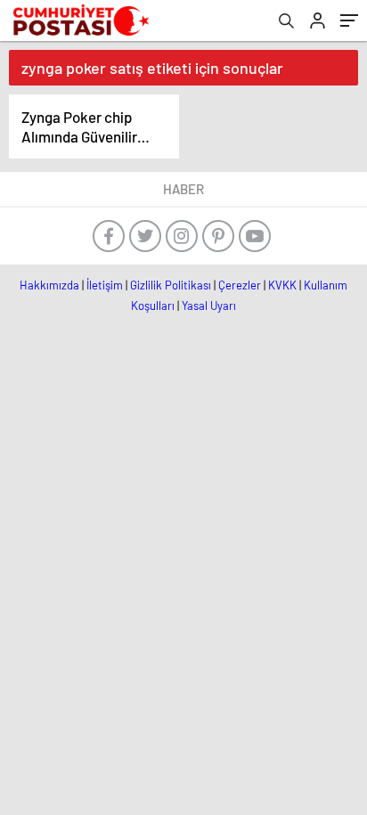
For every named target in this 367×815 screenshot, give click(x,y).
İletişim (104, 285)
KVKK (282, 285)
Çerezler (239, 285)
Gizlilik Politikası (170, 285)
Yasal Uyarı (209, 305)
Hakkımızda (49, 285)
